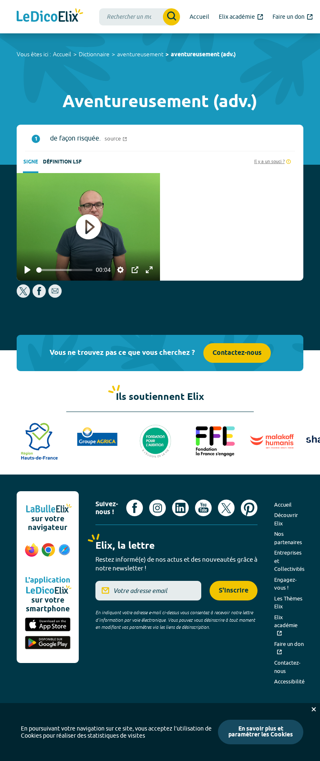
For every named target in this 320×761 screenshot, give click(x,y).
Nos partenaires (288, 537)
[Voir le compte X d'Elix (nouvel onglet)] (226, 508)
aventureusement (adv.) (203, 55)
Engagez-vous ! (285, 583)
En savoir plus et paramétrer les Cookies (260, 732)
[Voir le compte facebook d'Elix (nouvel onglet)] (134, 508)
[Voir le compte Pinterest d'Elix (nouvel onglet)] (249, 508)
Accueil (62, 54)
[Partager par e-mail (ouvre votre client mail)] (55, 295)
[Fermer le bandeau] (314, 709)
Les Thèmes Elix (288, 602)
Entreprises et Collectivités (289, 560)
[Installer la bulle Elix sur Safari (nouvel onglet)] (64, 554)
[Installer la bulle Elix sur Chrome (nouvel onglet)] (48, 554)
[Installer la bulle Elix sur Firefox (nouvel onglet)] (31, 554)
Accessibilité (289, 681)
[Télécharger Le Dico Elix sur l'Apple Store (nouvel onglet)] (47, 625)
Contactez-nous (237, 353)
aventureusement (140, 54)
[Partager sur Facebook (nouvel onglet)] (39, 295)
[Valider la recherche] (171, 16)
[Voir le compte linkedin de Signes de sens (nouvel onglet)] (180, 508)
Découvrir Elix (286, 519)
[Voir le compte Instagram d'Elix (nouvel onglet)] (157, 508)
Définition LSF (62, 162)
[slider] (64, 270)
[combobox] (139, 16)
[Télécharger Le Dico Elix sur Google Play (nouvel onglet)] (47, 643)
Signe (30, 162)
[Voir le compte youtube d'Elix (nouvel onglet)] (203, 508)
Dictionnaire (94, 54)
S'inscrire (233, 590)
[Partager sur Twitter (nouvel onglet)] (24, 295)
